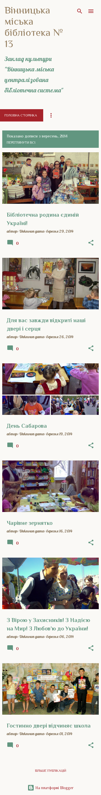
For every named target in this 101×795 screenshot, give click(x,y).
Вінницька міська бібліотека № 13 (33, 26)
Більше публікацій (50, 771)
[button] (91, 243)
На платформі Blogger (54, 787)
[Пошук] (79, 11)
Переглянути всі (21, 142)
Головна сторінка (20, 115)
